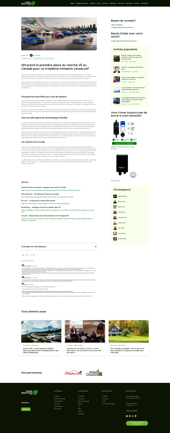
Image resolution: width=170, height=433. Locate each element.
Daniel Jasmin (121, 206)
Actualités (56, 396)
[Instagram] (133, 416)
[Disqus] (59, 280)
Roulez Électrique (122, 196)
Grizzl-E (80, 411)
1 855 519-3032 (116, 25)
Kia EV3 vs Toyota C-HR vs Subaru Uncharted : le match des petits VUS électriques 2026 (131, 57)
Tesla (79, 408)
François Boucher (122, 217)
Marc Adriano (37, 55)
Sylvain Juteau (131, 82)
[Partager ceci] (26, 255)
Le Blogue (105, 396)
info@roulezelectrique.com (122, 27)
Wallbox (80, 403)
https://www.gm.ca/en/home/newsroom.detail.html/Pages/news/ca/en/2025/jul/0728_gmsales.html (50, 190)
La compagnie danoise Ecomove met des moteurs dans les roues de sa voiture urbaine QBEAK (133, 99)
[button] (108, 3)
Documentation (58, 401)
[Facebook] (130, 416)
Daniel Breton (134, 71)
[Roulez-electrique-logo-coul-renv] (28, 3)
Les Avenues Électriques (108, 403)
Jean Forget (121, 228)
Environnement (58, 406)
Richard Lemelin (122, 238)
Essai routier (57, 408)
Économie (57, 403)
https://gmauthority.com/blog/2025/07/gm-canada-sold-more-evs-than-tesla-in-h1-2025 (47, 197)
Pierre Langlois (122, 233)
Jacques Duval (121, 222)
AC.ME (103, 401)
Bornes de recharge (59, 398)
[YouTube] (127, 416)
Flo (79, 406)
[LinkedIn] (135, 416)
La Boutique (105, 398)
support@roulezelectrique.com (124, 41)
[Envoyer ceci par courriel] (23, 255)
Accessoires (81, 398)
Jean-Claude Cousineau (134, 92)
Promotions (81, 396)
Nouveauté (81, 413)
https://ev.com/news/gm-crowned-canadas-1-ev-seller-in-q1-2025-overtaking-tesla (45, 203)
